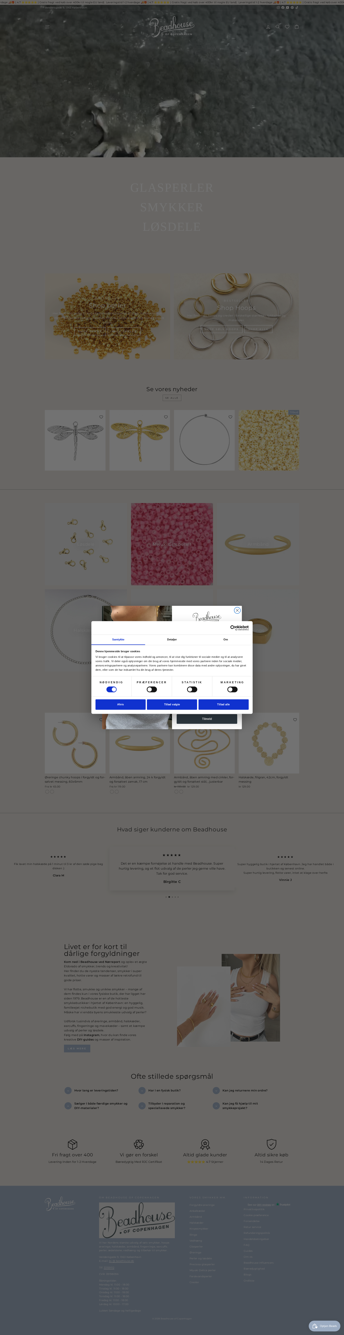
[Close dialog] (237, 610)
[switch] (152, 689)
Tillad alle (223, 704)
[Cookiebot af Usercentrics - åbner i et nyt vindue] (233, 628)
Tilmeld (207, 718)
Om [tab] (225, 639)
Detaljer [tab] (172, 639)
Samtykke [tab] (118, 639)
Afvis (120, 704)
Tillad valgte (172, 704)
